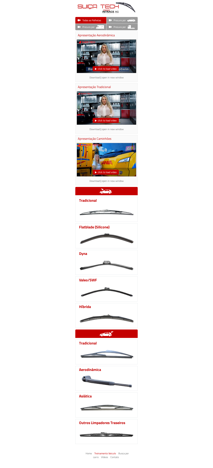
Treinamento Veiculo (105, 453)
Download (95, 77)
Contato (114, 457)
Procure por (119, 20)
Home (89, 453)
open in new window (113, 77)
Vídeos (104, 457)
